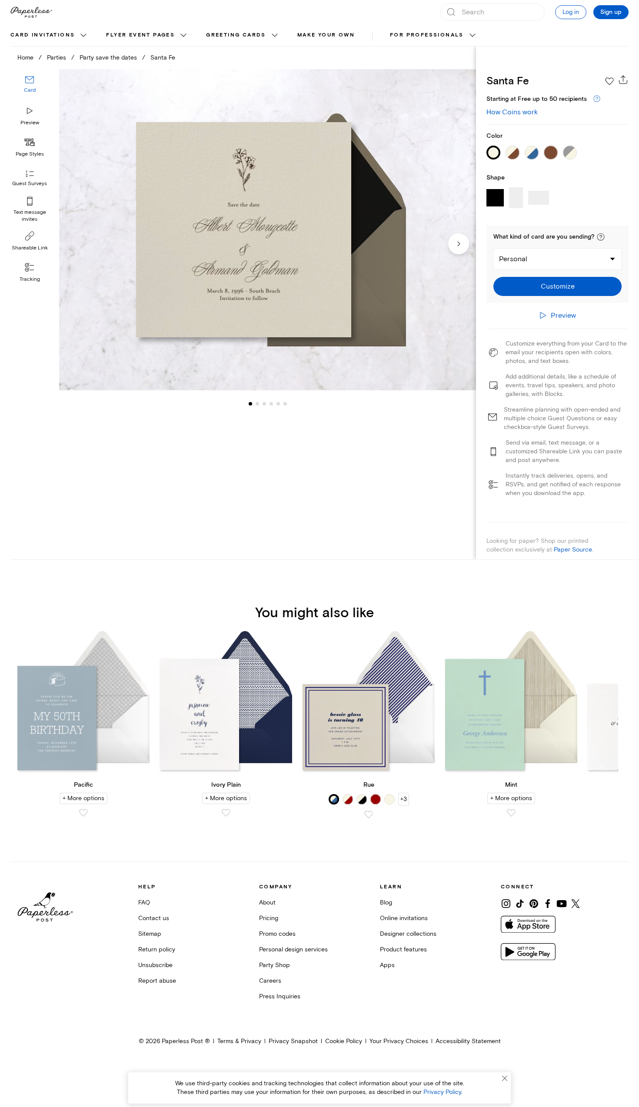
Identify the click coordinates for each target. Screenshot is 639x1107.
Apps (387, 965)
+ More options (83, 798)
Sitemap (149, 933)
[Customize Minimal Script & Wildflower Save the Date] (267, 229)
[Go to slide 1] (250, 403)
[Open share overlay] (623, 79)
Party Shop (274, 965)
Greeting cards (236, 35)
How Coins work (512, 112)
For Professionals (427, 35)
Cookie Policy (343, 1041)
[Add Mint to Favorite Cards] (511, 813)
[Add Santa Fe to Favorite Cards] (609, 81)
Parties (56, 57)
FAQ (144, 902)
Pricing (268, 918)
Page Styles (30, 154)
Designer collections (408, 933)
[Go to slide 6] (278, 403)
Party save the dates (108, 57)
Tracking (30, 279)
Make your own (326, 35)
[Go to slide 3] (257, 403)
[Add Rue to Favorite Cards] (368, 814)
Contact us (153, 918)
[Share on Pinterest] (534, 903)
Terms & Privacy (239, 1041)
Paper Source (573, 549)
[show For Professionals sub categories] (472, 35)
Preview (29, 123)
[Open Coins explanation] (597, 99)
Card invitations (42, 35)
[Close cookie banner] (504, 1078)
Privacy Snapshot (293, 1041)
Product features (403, 949)
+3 (403, 799)
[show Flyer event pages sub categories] (183, 35)
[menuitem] (49, 35)
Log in (570, 12)
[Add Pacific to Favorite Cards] (83, 813)
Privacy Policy (442, 1092)
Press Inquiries (279, 996)
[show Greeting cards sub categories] (275, 35)
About (267, 902)
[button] (600, 237)
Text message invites (29, 216)
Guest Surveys (29, 183)
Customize (558, 286)
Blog (386, 902)
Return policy (156, 949)
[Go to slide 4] (264, 403)
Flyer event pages (140, 35)
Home (25, 57)
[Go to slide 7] (285, 403)
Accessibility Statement (468, 1041)
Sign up (611, 12)
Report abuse (157, 980)
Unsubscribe (155, 965)
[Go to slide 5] (271, 403)
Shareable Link (30, 248)
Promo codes (277, 933)
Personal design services (293, 949)
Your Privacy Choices (398, 1041)
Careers (270, 980)
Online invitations (404, 918)
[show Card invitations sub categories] (83, 35)
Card (30, 90)
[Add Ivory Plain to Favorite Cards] (226, 813)
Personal (513, 259)
